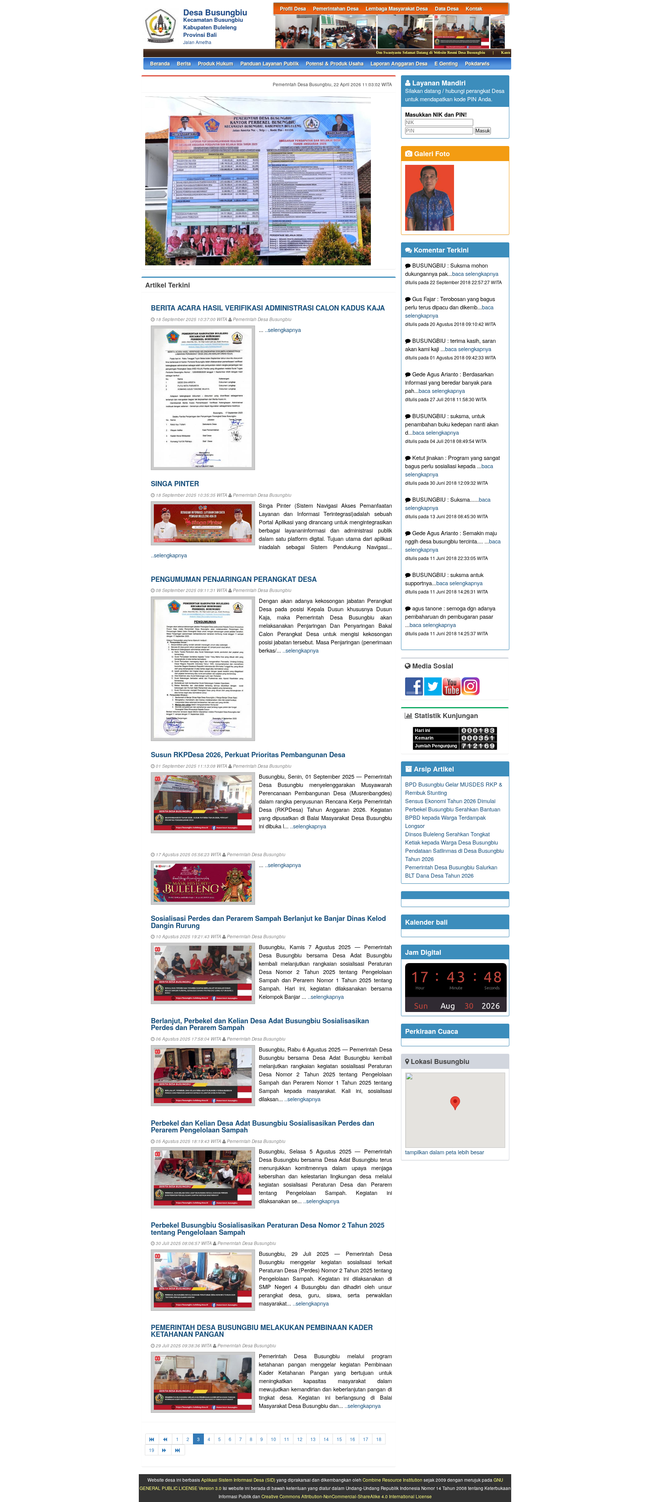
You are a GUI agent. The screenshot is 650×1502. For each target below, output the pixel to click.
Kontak (474, 8)
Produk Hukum (215, 63)
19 (151, 1450)
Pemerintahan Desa (335, 8)
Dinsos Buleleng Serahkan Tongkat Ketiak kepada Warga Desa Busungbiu (451, 838)
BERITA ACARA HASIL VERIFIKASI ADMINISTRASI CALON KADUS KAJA (268, 308)
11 (286, 1439)
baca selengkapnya (475, 273)
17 (365, 1439)
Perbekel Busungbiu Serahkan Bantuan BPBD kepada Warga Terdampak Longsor (452, 817)
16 (352, 1439)
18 (378, 1439)
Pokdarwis (477, 63)
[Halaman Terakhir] (178, 1449)
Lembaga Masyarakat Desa (397, 8)
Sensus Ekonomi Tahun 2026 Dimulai (450, 801)
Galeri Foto (431, 153)
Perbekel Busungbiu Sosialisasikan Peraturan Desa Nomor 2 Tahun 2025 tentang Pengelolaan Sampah (267, 1228)
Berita (184, 63)
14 (326, 1439)
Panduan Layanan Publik (269, 63)
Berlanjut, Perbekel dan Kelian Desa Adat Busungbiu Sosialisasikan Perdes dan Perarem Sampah (260, 1023)
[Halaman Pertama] (152, 1439)
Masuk (482, 131)
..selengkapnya (283, 329)
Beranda (160, 63)
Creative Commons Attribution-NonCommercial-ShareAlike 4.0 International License (346, 1496)
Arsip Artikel (433, 769)
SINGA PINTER (175, 483)
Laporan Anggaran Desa (399, 63)
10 (273, 1439)
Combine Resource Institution (392, 1480)
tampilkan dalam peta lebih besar (444, 1152)
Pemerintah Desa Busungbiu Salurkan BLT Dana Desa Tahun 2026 (451, 871)
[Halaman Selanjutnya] (165, 1449)
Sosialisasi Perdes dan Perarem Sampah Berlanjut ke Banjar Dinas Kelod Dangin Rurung (268, 921)
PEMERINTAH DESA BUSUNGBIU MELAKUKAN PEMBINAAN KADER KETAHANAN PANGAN (262, 1330)
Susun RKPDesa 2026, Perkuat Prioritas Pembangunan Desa (248, 754)
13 (313, 1439)
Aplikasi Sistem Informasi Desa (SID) (238, 1480)
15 (339, 1439)
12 (299, 1439)
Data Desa (447, 8)
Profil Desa (293, 8)
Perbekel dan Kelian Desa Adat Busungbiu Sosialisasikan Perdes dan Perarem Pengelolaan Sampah (262, 1126)
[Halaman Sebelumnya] (165, 1439)
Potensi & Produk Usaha (334, 63)
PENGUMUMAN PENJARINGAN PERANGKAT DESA (234, 579)
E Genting (446, 63)
